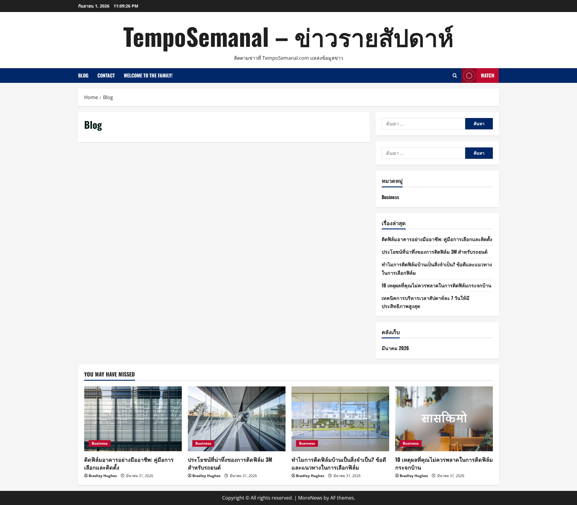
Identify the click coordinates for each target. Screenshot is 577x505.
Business (390, 197)
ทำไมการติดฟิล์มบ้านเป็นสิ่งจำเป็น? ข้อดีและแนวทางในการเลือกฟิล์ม (339, 463)
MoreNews (310, 497)
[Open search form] (455, 75)
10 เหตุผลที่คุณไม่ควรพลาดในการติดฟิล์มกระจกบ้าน (436, 285)
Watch (487, 75)
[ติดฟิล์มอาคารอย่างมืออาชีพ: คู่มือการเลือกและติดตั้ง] (133, 419)
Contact (106, 75)
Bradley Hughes (103, 475)
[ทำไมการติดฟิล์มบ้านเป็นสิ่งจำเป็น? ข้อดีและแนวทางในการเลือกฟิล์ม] (340, 419)
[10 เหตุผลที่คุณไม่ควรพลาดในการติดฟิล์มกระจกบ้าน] (444, 419)
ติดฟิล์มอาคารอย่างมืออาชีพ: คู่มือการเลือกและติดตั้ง (437, 239)
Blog (83, 75)
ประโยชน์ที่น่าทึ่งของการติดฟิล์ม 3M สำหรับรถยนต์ (434, 251)
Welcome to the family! (148, 75)
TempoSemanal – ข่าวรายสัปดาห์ (288, 36)
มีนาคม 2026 (395, 348)
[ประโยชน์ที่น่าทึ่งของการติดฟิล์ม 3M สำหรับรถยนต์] (236, 419)
